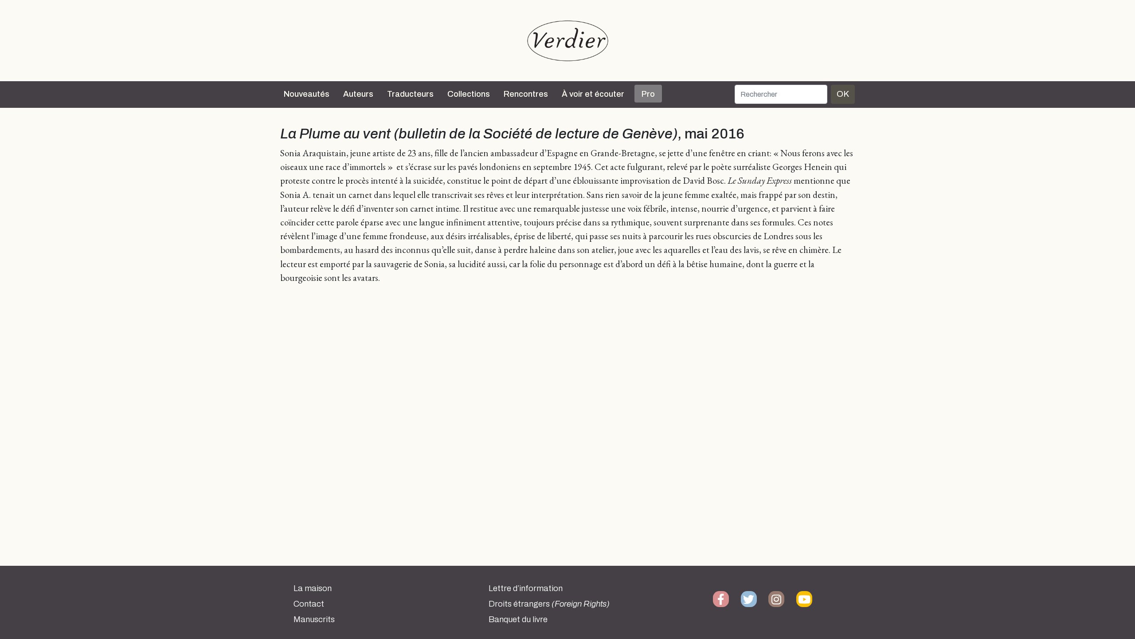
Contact (309, 604)
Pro (648, 94)
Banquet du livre (518, 619)
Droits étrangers (549, 604)
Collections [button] (468, 94)
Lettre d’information (526, 588)
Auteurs (358, 94)
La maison (313, 588)
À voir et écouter (593, 94)
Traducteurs (410, 94)
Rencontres (526, 94)
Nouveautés (306, 94)
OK (843, 94)
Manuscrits (314, 619)
